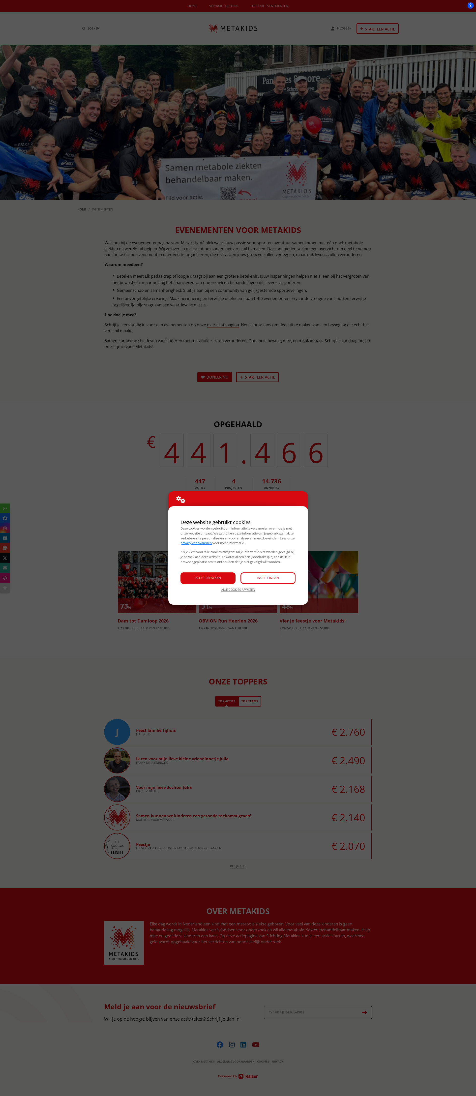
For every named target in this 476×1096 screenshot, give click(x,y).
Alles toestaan (208, 578)
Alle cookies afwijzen (238, 590)
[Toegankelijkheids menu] (471, 5)
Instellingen (268, 578)
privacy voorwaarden (196, 543)
